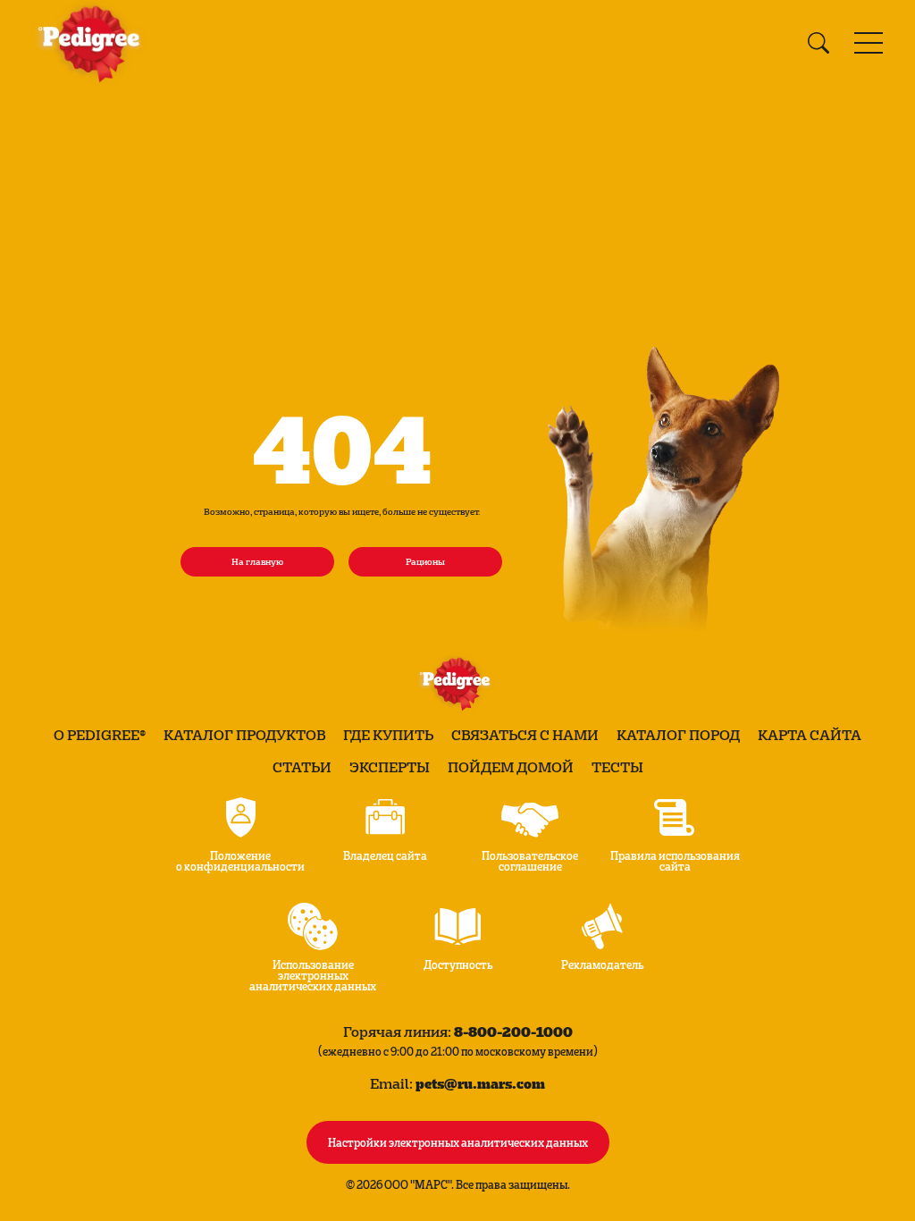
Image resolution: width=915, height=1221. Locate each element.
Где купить (388, 735)
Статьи (302, 767)
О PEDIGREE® (100, 735)
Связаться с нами (525, 735)
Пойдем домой (511, 767)
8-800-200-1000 (513, 1031)
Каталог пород (678, 735)
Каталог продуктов (244, 735)
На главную (257, 561)
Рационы (425, 561)
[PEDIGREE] (93, 43)
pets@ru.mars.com (480, 1083)
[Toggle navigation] (868, 43)
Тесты (617, 767)
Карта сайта (809, 735)
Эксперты (389, 767)
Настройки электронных (458, 1141)
